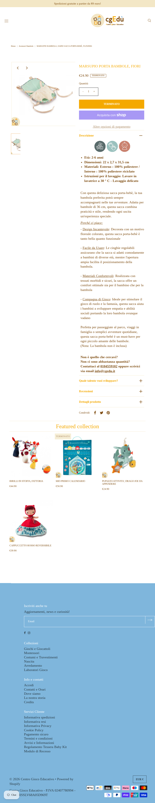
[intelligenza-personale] (124, 151)
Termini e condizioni (38, 738)
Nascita (29, 661)
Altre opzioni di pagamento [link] (111, 126)
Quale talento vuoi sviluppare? (98, 380)
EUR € (139, 779)
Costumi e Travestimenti (41, 657)
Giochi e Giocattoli (37, 649)
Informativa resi (35, 722)
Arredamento (33, 665)
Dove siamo (32, 693)
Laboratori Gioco (36, 670)
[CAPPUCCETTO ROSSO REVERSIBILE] (31, 520)
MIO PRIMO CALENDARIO (70, 481)
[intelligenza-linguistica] (100, 151)
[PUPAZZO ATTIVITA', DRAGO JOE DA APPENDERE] (124, 456)
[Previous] (17, 68)
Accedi (29, 685)
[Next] (27, 68)
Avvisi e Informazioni (39, 743)
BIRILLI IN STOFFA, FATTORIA (26, 481)
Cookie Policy (33, 730)
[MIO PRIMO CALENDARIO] (77, 456)
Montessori (31, 653)
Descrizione (86, 135)
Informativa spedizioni (39, 717)
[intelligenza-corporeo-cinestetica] (112, 151)
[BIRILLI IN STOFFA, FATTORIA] (31, 456)
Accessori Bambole (26, 46)
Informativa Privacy (37, 726)
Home (13, 46)
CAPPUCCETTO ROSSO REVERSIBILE (30, 545)
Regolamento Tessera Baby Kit (45, 747)
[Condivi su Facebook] (95, 412)
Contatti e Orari (35, 689)
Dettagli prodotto (90, 401)
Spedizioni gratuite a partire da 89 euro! (77, 3)
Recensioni (86, 391)
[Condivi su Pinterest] (108, 412)
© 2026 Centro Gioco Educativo (31, 779)
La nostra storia (34, 698)
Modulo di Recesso (37, 751)
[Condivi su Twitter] (102, 412)
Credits (29, 702)
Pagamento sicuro (36, 734)
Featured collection (77, 426)
